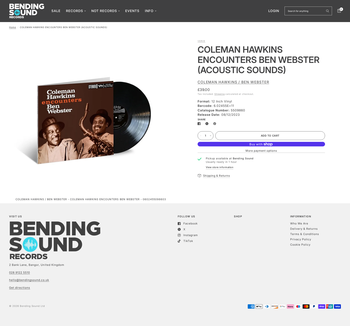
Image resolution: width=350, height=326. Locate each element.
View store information (219, 167)
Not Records (104, 11)
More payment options (261, 150)
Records (74, 11)
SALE (56, 11)
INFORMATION (300, 216)
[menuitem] (56, 11)
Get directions (19, 287)
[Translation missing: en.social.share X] (207, 123)
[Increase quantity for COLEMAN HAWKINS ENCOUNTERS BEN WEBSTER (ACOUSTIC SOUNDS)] (210, 135)
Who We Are (299, 223)
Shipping (219, 94)
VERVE (201, 41)
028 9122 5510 (19, 272)
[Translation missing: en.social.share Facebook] (200, 123)
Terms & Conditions (304, 234)
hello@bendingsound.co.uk (29, 280)
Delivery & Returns (304, 228)
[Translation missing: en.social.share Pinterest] (215, 123)
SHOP (238, 216)
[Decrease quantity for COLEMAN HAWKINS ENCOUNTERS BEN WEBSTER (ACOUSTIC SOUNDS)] (200, 135)
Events (132, 11)
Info (149, 11)
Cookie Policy (300, 244)
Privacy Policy (300, 239)
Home (12, 27)
